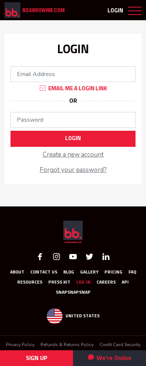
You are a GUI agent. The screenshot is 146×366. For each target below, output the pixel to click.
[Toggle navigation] (135, 12)
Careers (106, 282)
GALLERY (89, 272)
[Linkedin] (106, 256)
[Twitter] (89, 256)
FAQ (132, 272)
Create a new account (73, 154)
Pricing (113, 272)
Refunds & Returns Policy (67, 345)
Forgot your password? (73, 170)
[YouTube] (73, 256)
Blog (68, 272)
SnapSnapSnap (73, 292)
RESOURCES (29, 282)
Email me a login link (77, 88)
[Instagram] (56, 256)
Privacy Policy (20, 345)
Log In (83, 282)
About (17, 272)
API (125, 282)
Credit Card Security (120, 345)
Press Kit (59, 282)
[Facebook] (40, 256)
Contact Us (43, 272)
